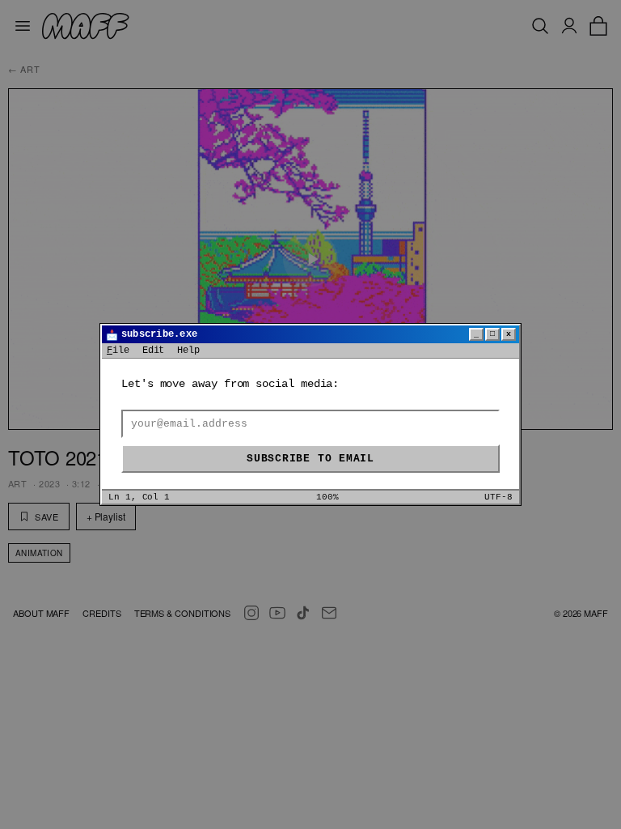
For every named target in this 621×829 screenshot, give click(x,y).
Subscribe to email (310, 459)
